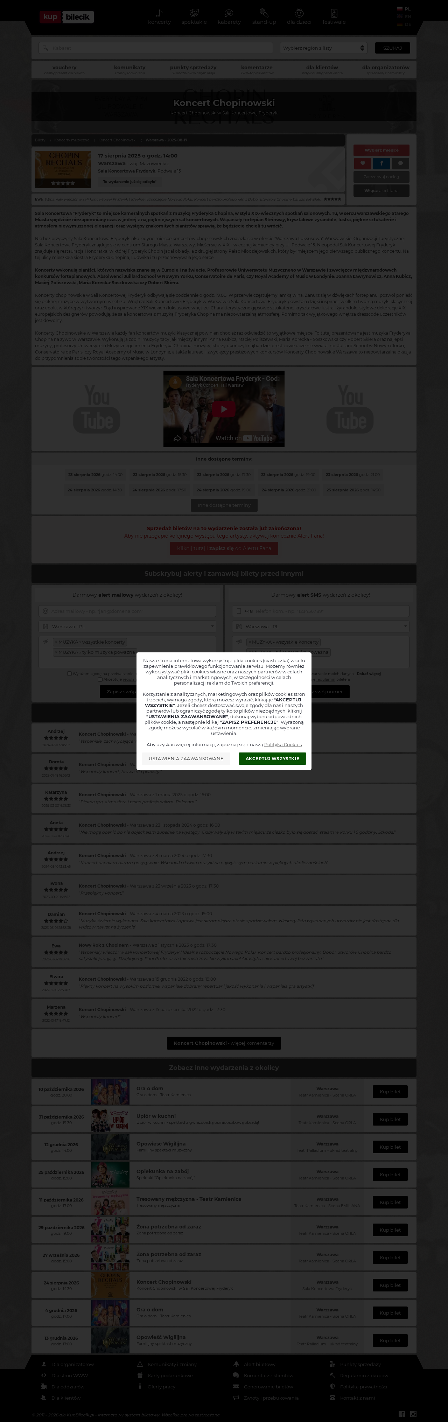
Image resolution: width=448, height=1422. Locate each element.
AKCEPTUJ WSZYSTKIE (273, 758)
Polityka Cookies (283, 744)
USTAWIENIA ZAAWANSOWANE (186, 758)
